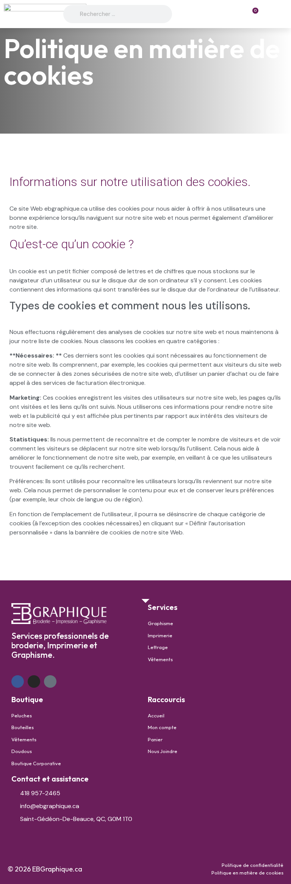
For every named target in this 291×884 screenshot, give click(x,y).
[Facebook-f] (17, 681)
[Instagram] (34, 681)
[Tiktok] (50, 681)
